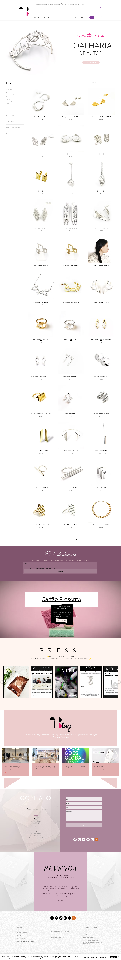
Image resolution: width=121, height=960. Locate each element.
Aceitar (113, 957)
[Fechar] (119, 957)
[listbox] (95, 83)
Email (26, 563)
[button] (100, 9)
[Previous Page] (66, 539)
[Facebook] (75, 839)
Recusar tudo (103, 957)
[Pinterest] (83, 839)
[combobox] (106, 83)
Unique (8, 103)
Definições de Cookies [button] (90, 957)
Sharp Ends (9, 101)
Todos (7, 93)
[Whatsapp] (92, 839)
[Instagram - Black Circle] (56, 918)
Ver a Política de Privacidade (58, 958)
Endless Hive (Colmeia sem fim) (14, 95)
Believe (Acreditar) (10, 97)
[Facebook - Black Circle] (52, 918)
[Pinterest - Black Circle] (61, 918)
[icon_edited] (96, 839)
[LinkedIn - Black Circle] (65, 918)
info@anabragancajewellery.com (36, 809)
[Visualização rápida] (41, 101)
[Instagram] (79, 839)
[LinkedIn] (88, 839)
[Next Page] (76, 539)
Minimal (8, 99)
